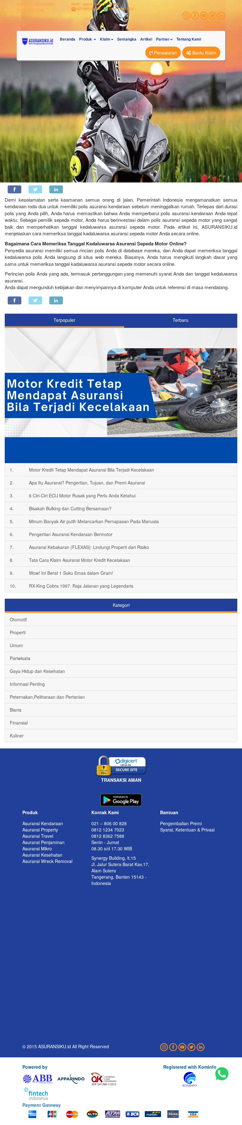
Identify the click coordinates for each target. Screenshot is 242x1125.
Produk (30, 812)
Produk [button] (86, 39)
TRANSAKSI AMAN (121, 780)
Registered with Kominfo (189, 1067)
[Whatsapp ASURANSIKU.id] (221, 1074)
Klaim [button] (105, 39)
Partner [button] (163, 39)
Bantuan (169, 812)
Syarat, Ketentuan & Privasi (187, 829)
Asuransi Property (40, 829)
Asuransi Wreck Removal (47, 861)
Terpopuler (64, 320)
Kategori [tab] (121, 605)
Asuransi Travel (37, 836)
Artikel (146, 39)
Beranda (67, 39)
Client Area (212, 21)
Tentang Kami (188, 39)
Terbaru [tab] (180, 320)
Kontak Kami (105, 812)
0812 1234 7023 (121, 8)
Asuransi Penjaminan (43, 842)
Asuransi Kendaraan (42, 823)
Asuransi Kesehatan (42, 855)
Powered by (35, 1067)
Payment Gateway (41, 1105)
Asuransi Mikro (37, 848)
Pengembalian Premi (181, 823)
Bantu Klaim (203, 52)
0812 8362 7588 (107, 836)
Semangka (126, 39)
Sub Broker (212, 26)
